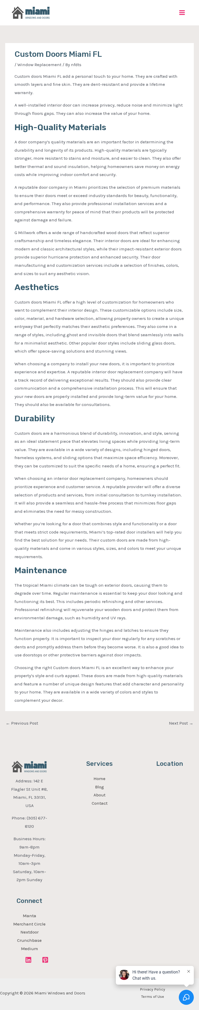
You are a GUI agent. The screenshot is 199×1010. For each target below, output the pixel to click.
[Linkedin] (28, 960)
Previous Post (22, 723)
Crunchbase (29, 940)
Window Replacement (39, 64)
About (99, 794)
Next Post (181, 723)
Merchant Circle (29, 924)
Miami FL (52, 302)
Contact (100, 803)
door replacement (125, 371)
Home (99, 778)
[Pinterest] (45, 960)
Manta (29, 915)
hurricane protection (69, 256)
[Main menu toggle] (182, 12)
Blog (99, 786)
